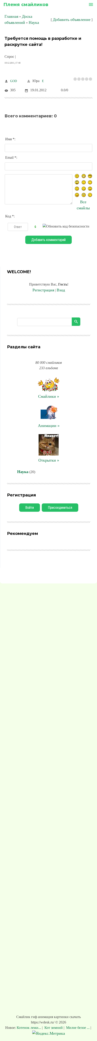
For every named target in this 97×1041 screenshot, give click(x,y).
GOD (13, 81)
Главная (11, 16)
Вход (61, 290)
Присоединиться (60, 507)
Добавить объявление (71, 19)
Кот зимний (54, 1028)
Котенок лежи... (29, 1028)
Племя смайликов (25, 4)
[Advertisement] (48, 800)
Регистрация (43, 290)
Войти (29, 507)
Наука (34, 22)
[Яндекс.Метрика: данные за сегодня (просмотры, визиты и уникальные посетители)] (48, 1033)
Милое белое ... (77, 1028)
